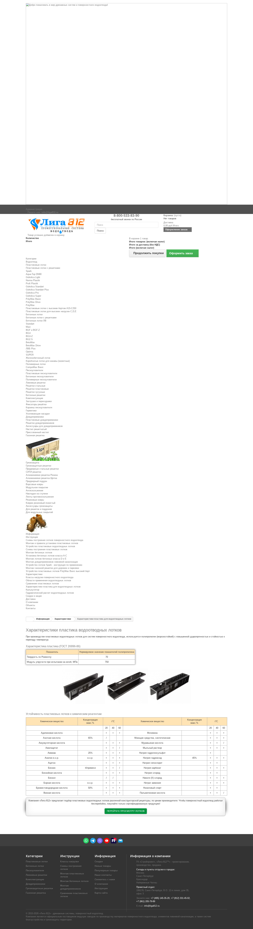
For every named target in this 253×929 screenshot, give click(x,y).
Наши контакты (103, 875)
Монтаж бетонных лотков (39, 552)
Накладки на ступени (37, 493)
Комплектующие (34, 398)
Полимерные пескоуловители (41, 379)
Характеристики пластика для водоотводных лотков (53, 586)
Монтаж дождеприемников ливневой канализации (52, 562)
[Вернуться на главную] (29, 619)
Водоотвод (31, 261)
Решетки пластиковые (37, 389)
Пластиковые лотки (36, 265)
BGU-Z (29, 336)
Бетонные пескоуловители (40, 376)
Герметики (31, 410)
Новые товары (103, 866)
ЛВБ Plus (31, 348)
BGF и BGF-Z (33, 330)
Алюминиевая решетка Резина (42, 475)
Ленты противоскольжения (40, 496)
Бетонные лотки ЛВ (36, 320)
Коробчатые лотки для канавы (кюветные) (48, 361)
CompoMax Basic (35, 367)
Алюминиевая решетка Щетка (41, 478)
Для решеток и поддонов (39, 509)
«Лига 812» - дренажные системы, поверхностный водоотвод (71, 913)
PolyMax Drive (33, 302)
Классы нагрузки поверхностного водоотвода (49, 577)
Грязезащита (32, 462)
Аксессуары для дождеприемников (44, 426)
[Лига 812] (57, 225)
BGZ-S (29, 339)
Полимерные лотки (36, 364)
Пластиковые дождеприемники (42, 420)
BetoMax (30, 342)
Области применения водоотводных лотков (48, 580)
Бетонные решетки (35, 395)
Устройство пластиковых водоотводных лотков (50, 546)
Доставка (30, 599)
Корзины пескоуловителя (39, 407)
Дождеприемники (35, 416)
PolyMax (30, 305)
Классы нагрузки (69, 861)
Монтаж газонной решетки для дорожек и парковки (52, 568)
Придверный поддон (36, 481)
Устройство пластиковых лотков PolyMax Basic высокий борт (58, 571)
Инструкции (32, 537)
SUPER (30, 354)
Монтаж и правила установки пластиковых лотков (52, 543)
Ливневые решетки (35, 382)
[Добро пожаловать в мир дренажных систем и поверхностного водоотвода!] (126, 104)
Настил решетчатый (36, 429)
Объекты (30, 605)
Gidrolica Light (33, 277)
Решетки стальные (35, 385)
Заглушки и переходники (39, 401)
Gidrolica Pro (32, 292)
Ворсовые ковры (34, 484)
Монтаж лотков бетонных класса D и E (46, 558)
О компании (32, 602)
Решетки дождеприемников (40, 423)
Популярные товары (106, 870)
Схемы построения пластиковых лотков (46, 549)
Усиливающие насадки (38, 413)
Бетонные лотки (34, 314)
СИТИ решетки (33, 472)
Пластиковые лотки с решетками (43, 268)
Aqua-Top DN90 (33, 274)
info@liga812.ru (152, 906)
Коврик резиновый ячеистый (40, 503)
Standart (30, 323)
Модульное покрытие (37, 487)
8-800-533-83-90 (126, 215)
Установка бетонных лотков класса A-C (46, 555)
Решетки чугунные (35, 392)
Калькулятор (32, 589)
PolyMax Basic (33, 299)
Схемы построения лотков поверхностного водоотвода (54, 540)
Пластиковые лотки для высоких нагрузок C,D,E (51, 311)
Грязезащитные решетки (38, 465)
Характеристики (34, 574)
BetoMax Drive (33, 345)
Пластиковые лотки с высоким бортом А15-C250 (51, 308)
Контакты (30, 608)
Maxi (28, 327)
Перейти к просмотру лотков (126, 811)
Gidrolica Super (33, 296)
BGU (28, 333)
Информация (32, 534)
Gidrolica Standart (35, 286)
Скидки (99, 861)
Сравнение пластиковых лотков (42, 583)
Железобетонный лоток (38, 358)
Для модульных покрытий (39, 512)
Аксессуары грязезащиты (39, 506)
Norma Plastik (33, 280)
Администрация (34, 209)
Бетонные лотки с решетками (41, 317)
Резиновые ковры (35, 500)
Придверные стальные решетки (42, 469)
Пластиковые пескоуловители (41, 373)
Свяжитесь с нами (105, 879)
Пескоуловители (34, 370)
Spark (29, 271)
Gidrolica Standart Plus (37, 289)
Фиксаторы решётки (36, 404)
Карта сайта (101, 893)
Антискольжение (34, 490)
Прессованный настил (37, 432)
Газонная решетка (35, 435)
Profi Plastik (32, 283)
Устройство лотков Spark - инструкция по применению (54, 565)
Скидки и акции (34, 596)
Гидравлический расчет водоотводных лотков (50, 593)
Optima (29, 351)
